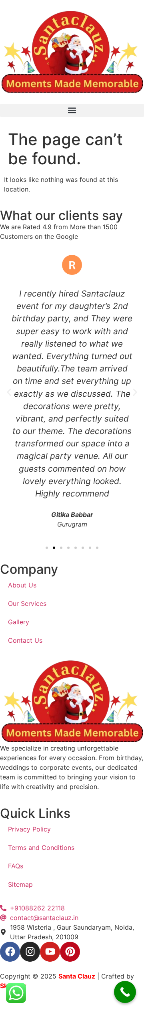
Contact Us (25, 640)
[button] (72, 110)
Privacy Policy (29, 829)
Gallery (18, 622)
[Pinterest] (70, 952)
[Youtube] (50, 952)
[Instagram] (30, 952)
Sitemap (20, 884)
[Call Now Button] (125, 992)
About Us (22, 585)
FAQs (15, 866)
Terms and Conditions (41, 848)
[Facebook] (10, 952)
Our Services (27, 603)
